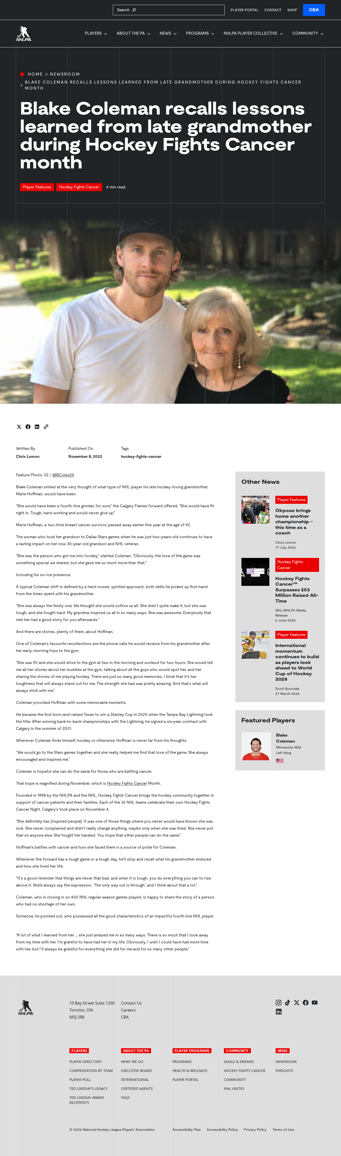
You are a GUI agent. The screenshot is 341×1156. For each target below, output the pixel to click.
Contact (272, 10)
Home (35, 74)
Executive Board (136, 1070)
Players (93, 33)
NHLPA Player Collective (250, 33)
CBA (314, 9)
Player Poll (80, 1079)
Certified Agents (137, 1088)
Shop (292, 10)
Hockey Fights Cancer (127, 783)
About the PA (131, 33)
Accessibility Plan (186, 1130)
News (165, 33)
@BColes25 (63, 475)
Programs (197, 33)
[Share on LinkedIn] (37, 427)
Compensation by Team (91, 1070)
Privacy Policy (255, 1130)
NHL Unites (247, 1088)
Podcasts (284, 1070)
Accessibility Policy (222, 1130)
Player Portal (244, 10)
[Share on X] (19, 427)
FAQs (125, 1097)
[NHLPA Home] (24, 34)
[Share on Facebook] (28, 427)
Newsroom (65, 74)
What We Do (132, 1061)
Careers (128, 1010)
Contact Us (131, 1003)
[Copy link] (46, 427)
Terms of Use (283, 1130)
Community (305, 33)
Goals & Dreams (239, 1061)
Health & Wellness (189, 1070)
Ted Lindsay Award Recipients (86, 1100)
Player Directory (85, 1061)
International (135, 1079)
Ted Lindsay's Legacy (88, 1088)
